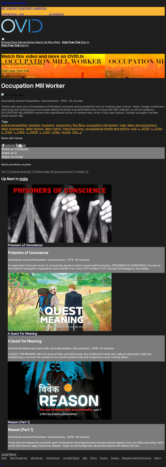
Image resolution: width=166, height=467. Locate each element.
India (23, 179)
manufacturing (73, 129)
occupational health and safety (107, 129)
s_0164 (156, 129)
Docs (14, 42)
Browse (6, 42)
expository (63, 125)
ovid (133, 129)
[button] (3, 39)
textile (66, 132)
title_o (77, 132)
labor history (34, 129)
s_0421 (44, 132)
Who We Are (37, 458)
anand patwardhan (14, 125)
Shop (4, 458)
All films (49, 42)
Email (22, 145)
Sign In (24, 45)
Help (85, 458)
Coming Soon (53, 458)
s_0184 (19, 132)
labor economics (12, 129)
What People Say (19, 458)
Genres (22, 42)
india (122, 125)
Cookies (115, 458)
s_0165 (6, 132)
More (57, 42)
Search (39, 42)
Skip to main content (14, 2)
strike (56, 132)
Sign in (85, 42)
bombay (34, 125)
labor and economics (142, 125)
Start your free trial (15, 70)
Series (31, 42)
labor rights (53, 129)
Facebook (8, 145)
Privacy (104, 458)
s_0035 (143, 129)
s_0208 (32, 132)
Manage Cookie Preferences (137, 458)
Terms (93, 458)
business (48, 125)
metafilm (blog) (71, 458)
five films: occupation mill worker (95, 125)
